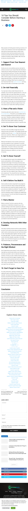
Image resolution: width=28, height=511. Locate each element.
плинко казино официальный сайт (14, 349)
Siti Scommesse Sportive (14, 333)
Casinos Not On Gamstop (14, 318)
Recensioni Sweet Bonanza (14, 363)
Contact (14, 491)
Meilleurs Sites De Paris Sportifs (14, 351)
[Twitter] (9, 25)
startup (14, 133)
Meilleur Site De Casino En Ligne (14, 327)
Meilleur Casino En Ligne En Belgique (14, 376)
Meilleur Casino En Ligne (12, 2)
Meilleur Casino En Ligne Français (15, 322)
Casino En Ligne (14, 326)
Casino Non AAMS (15, 321)
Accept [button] (13, 508)
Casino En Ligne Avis (14, 370)
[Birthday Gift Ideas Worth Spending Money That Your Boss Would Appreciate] (4, 453)
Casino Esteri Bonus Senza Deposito (14, 338)
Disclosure (19, 491)
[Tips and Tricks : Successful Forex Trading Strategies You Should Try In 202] (4, 460)
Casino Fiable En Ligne (14, 368)
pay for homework (17, 81)
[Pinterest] (12, 25)
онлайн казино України (15, 348)
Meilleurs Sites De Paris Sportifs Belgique (14, 329)
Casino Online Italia (15, 324)
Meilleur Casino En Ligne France (14, 354)
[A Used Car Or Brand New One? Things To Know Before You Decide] (4, 447)
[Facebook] (6, 25)
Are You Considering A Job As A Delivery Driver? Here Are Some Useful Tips (7, 393)
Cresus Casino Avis (15, 360)
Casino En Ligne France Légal (14, 385)
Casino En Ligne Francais (14, 384)
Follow (24, 471)
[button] (2, 9)
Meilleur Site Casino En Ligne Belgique (15, 332)
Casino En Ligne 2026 (14, 357)
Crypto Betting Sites (14, 352)
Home (6, 491)
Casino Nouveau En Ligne (14, 355)
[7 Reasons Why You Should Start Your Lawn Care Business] (4, 441)
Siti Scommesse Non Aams (14, 362)
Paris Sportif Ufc (14, 341)
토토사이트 (14, 379)
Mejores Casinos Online (15, 387)
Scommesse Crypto (15, 359)
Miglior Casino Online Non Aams (14, 373)
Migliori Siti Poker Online (15, 337)
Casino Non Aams (22, 2)
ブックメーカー (15, 346)
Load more (14, 464)
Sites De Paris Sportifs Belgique (14, 330)
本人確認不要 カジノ (14, 344)
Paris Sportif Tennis (15, 340)
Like (25, 468)
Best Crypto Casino (15, 319)
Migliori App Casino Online (14, 335)
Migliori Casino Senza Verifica (14, 371)
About (10, 491)
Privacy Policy (14, 492)
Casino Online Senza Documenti (14, 366)
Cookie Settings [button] (6, 508)
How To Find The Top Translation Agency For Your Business (21, 393)
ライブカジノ (14, 343)
